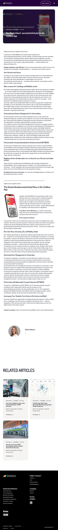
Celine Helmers (9, 29)
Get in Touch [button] (45, 3)
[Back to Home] (7, 3)
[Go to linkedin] (25, 333)
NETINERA (16, 54)
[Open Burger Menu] (54, 3)
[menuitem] (7, 526)
